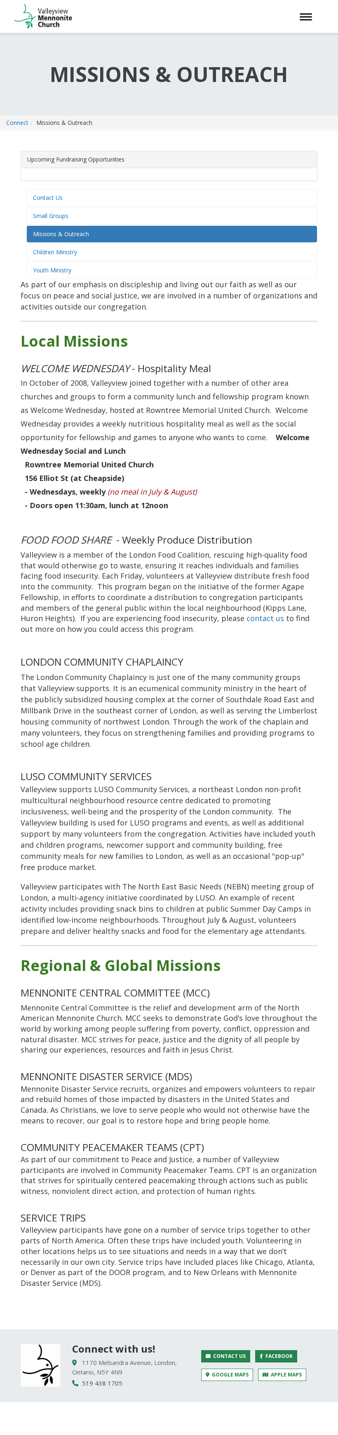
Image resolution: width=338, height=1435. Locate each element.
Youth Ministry (52, 270)
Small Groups (50, 216)
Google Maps (229, 1374)
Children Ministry (55, 252)
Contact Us (48, 198)
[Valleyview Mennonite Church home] (40, 1365)
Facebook (278, 1356)
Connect (17, 123)
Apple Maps (285, 1374)
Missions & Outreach (61, 234)
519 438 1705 (101, 1383)
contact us (265, 618)
